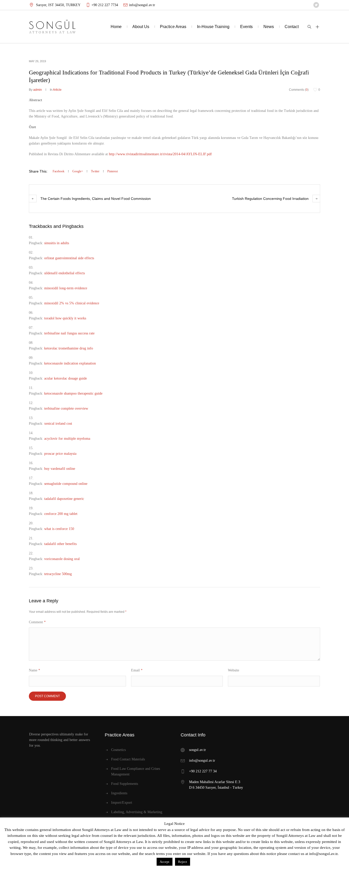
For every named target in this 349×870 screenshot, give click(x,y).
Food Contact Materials (128, 759)
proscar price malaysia (60, 454)
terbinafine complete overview (66, 408)
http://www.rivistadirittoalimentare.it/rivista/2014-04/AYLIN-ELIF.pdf (160, 154)
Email (137, 670)
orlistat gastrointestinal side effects (69, 258)
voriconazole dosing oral (62, 559)
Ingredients (119, 793)
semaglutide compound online (65, 484)
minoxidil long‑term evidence (65, 288)
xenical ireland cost (58, 423)
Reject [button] (182, 862)
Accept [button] (164, 862)
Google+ (77, 171)
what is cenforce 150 (59, 529)
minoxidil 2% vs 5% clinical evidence (71, 303)
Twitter (95, 171)
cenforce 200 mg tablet (60, 514)
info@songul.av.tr (142, 5)
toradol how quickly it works (65, 318)
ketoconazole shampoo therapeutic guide (73, 393)
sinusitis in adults (56, 243)
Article (57, 90)
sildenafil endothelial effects (64, 273)
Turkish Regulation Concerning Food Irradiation (270, 199)
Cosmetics (118, 750)
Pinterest (112, 171)
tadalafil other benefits (60, 544)
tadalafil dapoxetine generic (64, 499)
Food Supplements (124, 784)
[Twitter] (316, 5)
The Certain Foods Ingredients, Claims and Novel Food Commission (95, 199)
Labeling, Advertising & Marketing (136, 812)
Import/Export (121, 802)
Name (34, 670)
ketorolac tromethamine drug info (68, 348)
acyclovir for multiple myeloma (67, 438)
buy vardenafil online (59, 469)
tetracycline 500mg (58, 574)
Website (233, 670)
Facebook (58, 171)
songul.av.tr (197, 750)
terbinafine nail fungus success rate (69, 333)
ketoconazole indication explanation (70, 363)
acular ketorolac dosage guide (65, 378)
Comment (37, 622)
